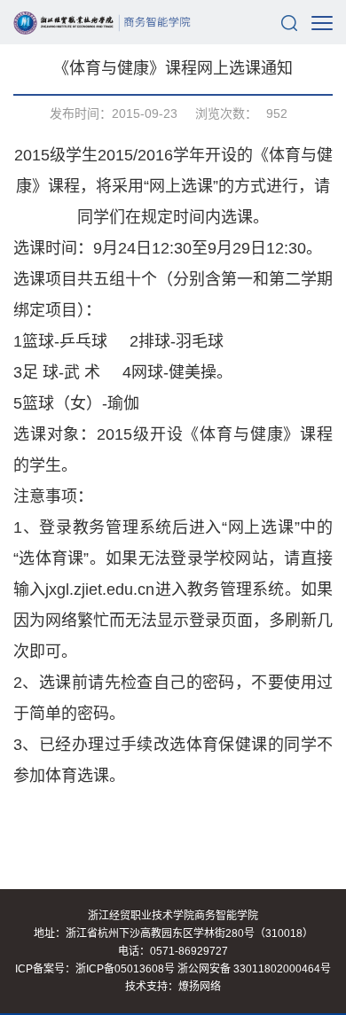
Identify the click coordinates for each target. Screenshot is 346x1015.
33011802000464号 (282, 969)
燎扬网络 (199, 986)
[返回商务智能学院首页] (102, 22)
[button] (289, 22)
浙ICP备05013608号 (125, 969)
